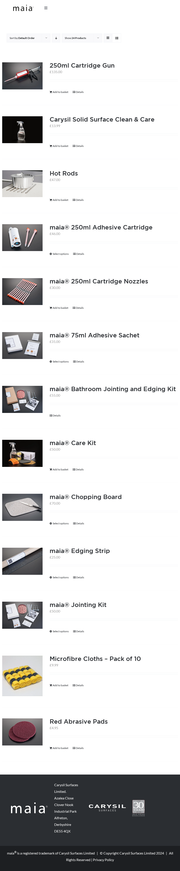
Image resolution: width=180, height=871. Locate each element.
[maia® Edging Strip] (22, 561)
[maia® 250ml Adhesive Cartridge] (22, 237)
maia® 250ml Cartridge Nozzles (99, 281)
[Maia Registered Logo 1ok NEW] (23, 6)
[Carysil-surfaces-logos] (107, 806)
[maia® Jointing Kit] (22, 615)
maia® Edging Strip (80, 550)
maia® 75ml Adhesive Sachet (94, 335)
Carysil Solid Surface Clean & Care (102, 119)
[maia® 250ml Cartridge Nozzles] (22, 291)
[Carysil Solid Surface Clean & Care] (22, 129)
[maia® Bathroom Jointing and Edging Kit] (22, 399)
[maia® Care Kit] (22, 453)
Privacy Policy (103, 860)
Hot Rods (64, 173)
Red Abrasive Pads (79, 721)
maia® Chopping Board (86, 496)
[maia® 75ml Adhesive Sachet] (22, 345)
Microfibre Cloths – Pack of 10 (95, 658)
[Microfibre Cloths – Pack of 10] (22, 676)
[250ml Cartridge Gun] (22, 75)
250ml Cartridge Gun (82, 65)
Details (80, 92)
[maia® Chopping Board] (22, 507)
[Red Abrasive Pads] (22, 731)
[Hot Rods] (22, 183)
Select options (61, 253)
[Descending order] (56, 38)
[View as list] (116, 38)
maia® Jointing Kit (78, 604)
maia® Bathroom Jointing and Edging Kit (113, 388)
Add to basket (60, 92)
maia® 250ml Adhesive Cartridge (101, 227)
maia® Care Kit (73, 442)
